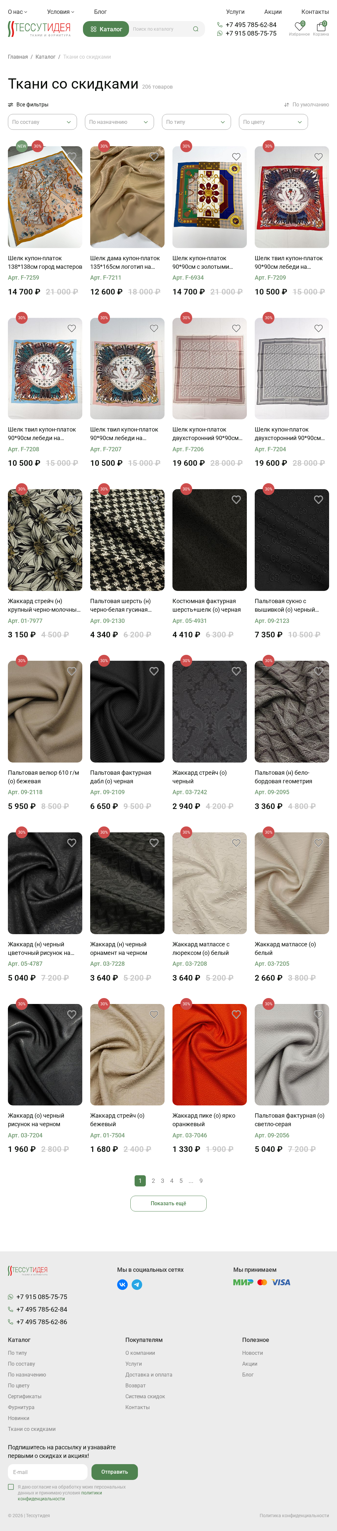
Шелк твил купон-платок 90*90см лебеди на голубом (42, 434)
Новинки (18, 1418)
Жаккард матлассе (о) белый (285, 948)
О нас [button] (16, 11)
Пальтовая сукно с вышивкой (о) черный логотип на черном (285, 606)
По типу (17, 1353)
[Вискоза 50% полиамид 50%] (45, 1055)
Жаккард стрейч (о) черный (199, 777)
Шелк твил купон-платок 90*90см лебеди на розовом (124, 434)
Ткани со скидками (32, 1429)
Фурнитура (21, 1407)
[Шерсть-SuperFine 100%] (45, 712)
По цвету (19, 1385)
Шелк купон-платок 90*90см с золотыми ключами (200, 263)
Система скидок (145, 1396)
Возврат (135, 1385)
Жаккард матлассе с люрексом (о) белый (200, 948)
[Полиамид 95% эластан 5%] (209, 712)
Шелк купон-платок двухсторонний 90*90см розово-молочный (205, 434)
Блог (100, 11)
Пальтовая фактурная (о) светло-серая (289, 1119)
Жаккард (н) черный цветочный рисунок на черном (39, 949)
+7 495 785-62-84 (251, 25)
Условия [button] (59, 11)
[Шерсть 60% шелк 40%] (45, 883)
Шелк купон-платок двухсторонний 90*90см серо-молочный (288, 434)
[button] (196, 29)
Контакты (315, 11)
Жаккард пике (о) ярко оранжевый (203, 1119)
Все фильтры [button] (32, 104)
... (191, 1180)
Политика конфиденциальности (294, 1515)
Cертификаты (24, 1396)
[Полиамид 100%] (292, 883)
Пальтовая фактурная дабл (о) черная (120, 777)
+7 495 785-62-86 (41, 1322)
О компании (140, 1353)
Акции (273, 11)
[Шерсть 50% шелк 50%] (209, 540)
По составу (21, 1364)
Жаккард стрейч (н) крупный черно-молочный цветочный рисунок (44, 606)
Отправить (114, 1472)
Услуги (235, 11)
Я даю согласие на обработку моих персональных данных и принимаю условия (72, 1492)
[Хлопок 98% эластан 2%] (127, 1055)
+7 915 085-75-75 (251, 33)
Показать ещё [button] (168, 1203)
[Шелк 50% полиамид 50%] (209, 883)
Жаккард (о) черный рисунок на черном (36, 1119)
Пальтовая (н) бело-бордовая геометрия (283, 777)
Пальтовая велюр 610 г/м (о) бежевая (43, 777)
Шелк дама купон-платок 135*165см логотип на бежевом (125, 263)
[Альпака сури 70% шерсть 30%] (292, 1055)
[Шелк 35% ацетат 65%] (127, 883)
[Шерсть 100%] (127, 540)
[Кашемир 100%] (127, 712)
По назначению (27, 1375)
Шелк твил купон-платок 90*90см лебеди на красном (289, 263)
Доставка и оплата (148, 1375)
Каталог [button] (111, 29)
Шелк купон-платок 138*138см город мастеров (45, 262)
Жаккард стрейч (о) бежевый (117, 1119)
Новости (252, 1353)
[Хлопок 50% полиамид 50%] (209, 1055)
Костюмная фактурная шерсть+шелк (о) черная (206, 605)
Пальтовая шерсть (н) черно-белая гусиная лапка (120, 606)
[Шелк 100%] (45, 197)
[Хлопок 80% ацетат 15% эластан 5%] (45, 540)
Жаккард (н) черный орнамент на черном (118, 948)
